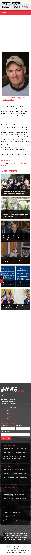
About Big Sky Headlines (8, 401)
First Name (4, 425)
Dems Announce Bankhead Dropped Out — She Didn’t (14, 284)
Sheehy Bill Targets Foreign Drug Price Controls (15, 260)
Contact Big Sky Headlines (9, 403)
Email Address (5, 431)
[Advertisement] (15, 33)
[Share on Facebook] (1, 274)
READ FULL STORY (7, 160)
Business (11, 418)
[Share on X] (1, 277)
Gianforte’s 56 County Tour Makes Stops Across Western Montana (14, 192)
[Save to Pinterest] (1, 281)
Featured (12, 163)
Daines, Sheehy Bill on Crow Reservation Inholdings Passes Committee (13, 237)
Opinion (10, 416)
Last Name (19, 425)
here (23, 552)
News (10, 410)
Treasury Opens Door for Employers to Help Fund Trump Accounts (15, 307)
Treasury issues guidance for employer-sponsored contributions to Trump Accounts (15, 214)
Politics (18, 163)
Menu (4, 13)
